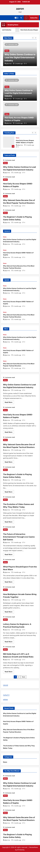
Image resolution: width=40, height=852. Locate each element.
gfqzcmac (9, 63)
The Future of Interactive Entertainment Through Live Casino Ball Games (19, 537)
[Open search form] (21, 18)
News (7, 54)
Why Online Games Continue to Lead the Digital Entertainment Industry (19, 93)
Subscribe (33, 17)
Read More (9, 402)
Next (23, 677)
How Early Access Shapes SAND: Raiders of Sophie (8, 142)
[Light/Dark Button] (16, 18)
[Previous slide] (33, 37)
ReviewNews (33, 847)
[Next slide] (35, 37)
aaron (20, 8)
